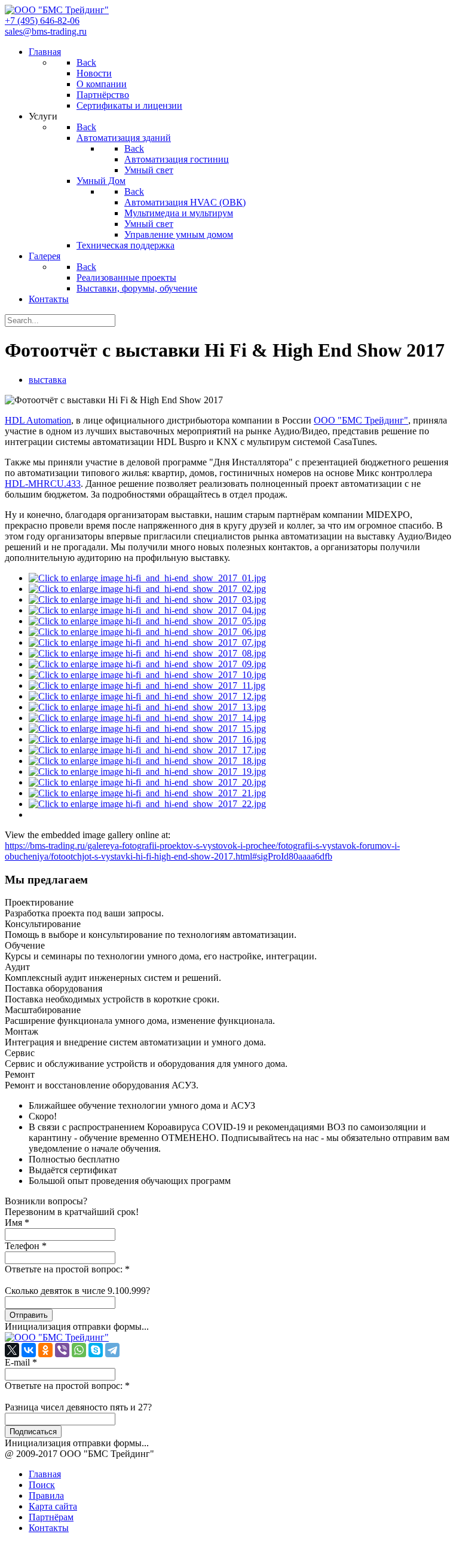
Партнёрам (51, 1517)
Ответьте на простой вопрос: (67, 1269)
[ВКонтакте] (29, 1350)
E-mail (21, 1362)
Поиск (42, 1485)
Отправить (29, 1315)
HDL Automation (38, 420)
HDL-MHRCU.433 (43, 483)
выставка (47, 380)
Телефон (26, 1246)
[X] (12, 1350)
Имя (17, 1222)
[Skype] (95, 1350)
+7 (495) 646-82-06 (42, 21)
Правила (46, 1495)
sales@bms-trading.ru (46, 31)
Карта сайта (53, 1506)
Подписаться (33, 1431)
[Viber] (62, 1350)
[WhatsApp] (79, 1350)
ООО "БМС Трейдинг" (361, 420)
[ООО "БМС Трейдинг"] (57, 10)
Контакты (49, 1528)
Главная (45, 1474)
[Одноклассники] (45, 1350)
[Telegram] (112, 1350)
